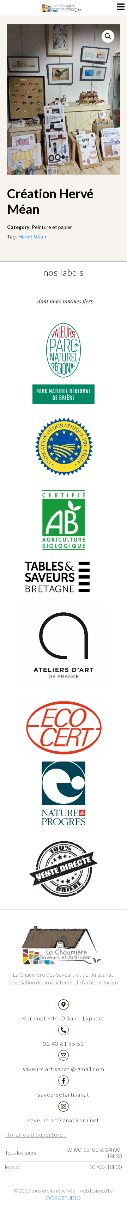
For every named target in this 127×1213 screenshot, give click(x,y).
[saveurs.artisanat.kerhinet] (63, 1106)
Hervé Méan (32, 236)
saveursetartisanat (63, 1094)
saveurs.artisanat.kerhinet (63, 1120)
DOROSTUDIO (63, 1198)
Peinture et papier (52, 227)
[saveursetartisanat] (63, 1080)
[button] (108, 36)
